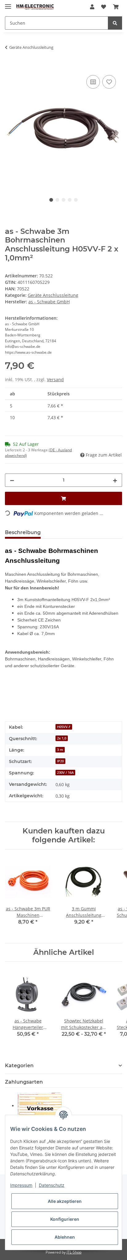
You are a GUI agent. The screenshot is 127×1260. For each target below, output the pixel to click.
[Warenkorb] (116, 7)
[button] (92, 7)
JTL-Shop (74, 1252)
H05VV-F (64, 727)
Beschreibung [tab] (23, 532)
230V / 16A (65, 772)
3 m (60, 750)
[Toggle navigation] (8, 4)
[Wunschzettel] (103, 7)
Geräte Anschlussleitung (53, 295)
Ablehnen (65, 1237)
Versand (55, 379)
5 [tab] (76, 200)
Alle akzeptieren (65, 1201)
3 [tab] (63, 200)
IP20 (60, 761)
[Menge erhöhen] (115, 480)
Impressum (21, 1185)
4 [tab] (70, 200)
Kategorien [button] (19, 1065)
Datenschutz (51, 1185)
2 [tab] (57, 200)
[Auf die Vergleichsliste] (93, 82)
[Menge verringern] (12, 480)
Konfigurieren (64, 1219)
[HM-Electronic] (35, 7)
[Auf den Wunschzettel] (109, 82)
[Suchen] (115, 23)
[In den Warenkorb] (10, 66)
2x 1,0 (61, 738)
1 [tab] (51, 200)
